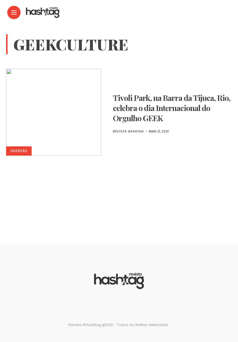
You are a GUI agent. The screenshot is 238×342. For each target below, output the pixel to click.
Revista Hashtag (128, 131)
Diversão (18, 150)
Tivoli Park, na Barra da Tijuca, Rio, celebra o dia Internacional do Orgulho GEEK (171, 107)
